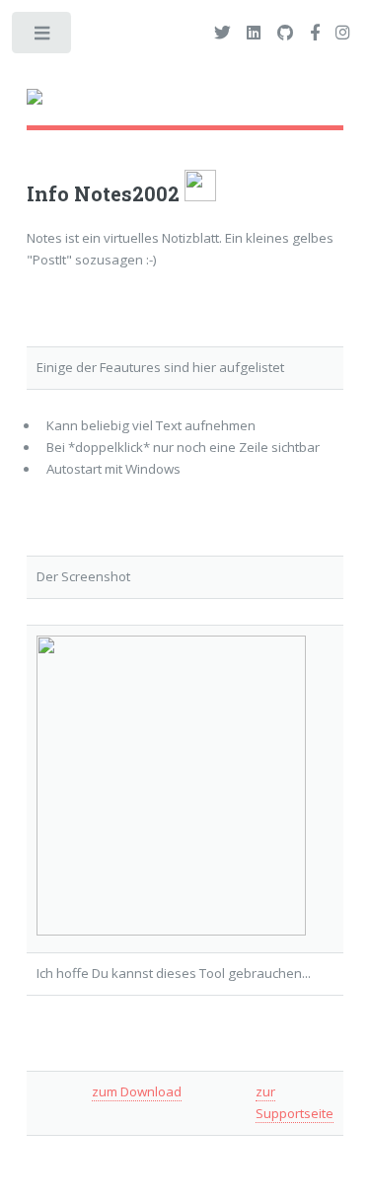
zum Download (137, 1091)
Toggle (43, 37)
